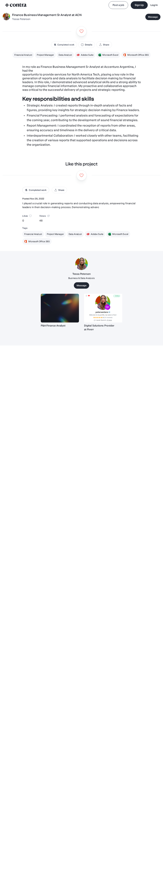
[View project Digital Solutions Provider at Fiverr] (103, 308)
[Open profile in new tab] (6, 17)
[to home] (16, 5)
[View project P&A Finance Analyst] (60, 308)
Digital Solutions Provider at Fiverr (99, 327)
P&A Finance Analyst (53, 325)
